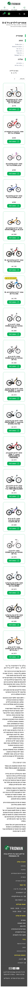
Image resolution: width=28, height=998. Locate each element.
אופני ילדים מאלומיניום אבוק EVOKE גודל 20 (14, 197)
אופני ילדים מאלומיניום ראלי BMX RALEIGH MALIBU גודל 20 (14, 101)
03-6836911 (24, 10)
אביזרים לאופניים (20, 932)
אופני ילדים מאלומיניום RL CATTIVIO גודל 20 (14, 261)
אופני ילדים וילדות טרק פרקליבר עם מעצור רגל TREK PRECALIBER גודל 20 (14, 488)
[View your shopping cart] (3, 14)
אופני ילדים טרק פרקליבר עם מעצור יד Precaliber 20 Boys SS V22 (14, 390)
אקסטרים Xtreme (17, 47)
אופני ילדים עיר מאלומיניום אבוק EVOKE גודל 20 (14, 552)
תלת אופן (23, 926)
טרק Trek (19, 53)
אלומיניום (19, 63)
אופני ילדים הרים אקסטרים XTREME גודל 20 (14, 132)
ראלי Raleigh (18, 55)
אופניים (19, 25)
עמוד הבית (24, 25)
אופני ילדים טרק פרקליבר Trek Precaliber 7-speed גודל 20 (14, 616)
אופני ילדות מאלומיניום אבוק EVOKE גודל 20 (14, 164)
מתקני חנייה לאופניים (19, 935)
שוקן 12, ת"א (14, 10)
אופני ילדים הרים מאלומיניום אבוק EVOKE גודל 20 (14, 358)
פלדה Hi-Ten (18, 65)
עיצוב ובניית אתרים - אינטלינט (14, 978)
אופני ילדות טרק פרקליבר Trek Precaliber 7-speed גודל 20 (14, 584)
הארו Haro (19, 51)
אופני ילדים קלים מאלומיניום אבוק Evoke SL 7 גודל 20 (14, 648)
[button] (24, 14)
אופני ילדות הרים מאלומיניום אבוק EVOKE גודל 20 (14, 326)
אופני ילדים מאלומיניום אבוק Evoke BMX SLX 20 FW (14, 229)
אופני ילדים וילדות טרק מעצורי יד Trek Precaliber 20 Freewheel (14, 455)
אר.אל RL (19, 49)
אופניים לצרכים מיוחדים (18, 929)
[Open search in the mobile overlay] (20, 14)
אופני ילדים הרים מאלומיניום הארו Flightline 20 (14, 520)
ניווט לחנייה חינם (4, 10)
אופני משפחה (21, 923)
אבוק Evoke (18, 44)
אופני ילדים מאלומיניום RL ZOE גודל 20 (14, 293)
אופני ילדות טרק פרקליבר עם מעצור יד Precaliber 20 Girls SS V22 (14, 422)
